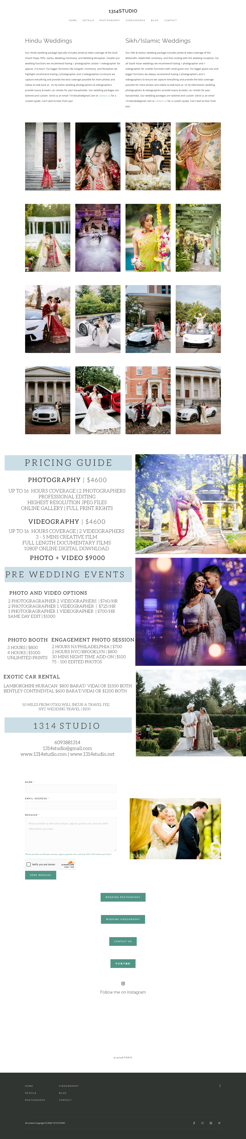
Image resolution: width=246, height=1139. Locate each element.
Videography (136, 20)
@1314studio (122, 1057)
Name (30, 782)
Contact (170, 20)
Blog (155, 20)
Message (32, 815)
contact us (104, 95)
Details (88, 20)
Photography (110, 20)
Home (73, 20)
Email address (37, 798)
